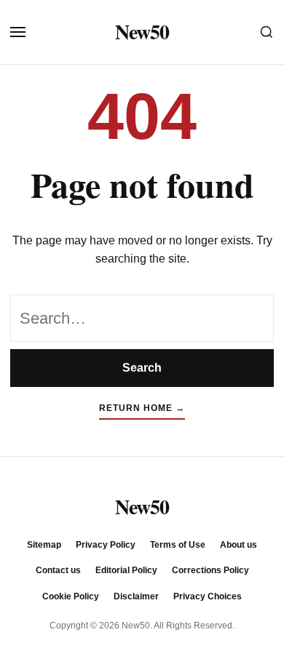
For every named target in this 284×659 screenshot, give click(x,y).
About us (238, 545)
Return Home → (141, 408)
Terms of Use (177, 545)
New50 (142, 32)
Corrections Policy (210, 570)
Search (142, 368)
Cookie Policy (70, 596)
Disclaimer (136, 596)
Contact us (58, 570)
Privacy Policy (105, 545)
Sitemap (44, 545)
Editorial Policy (126, 570)
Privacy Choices (207, 596)
